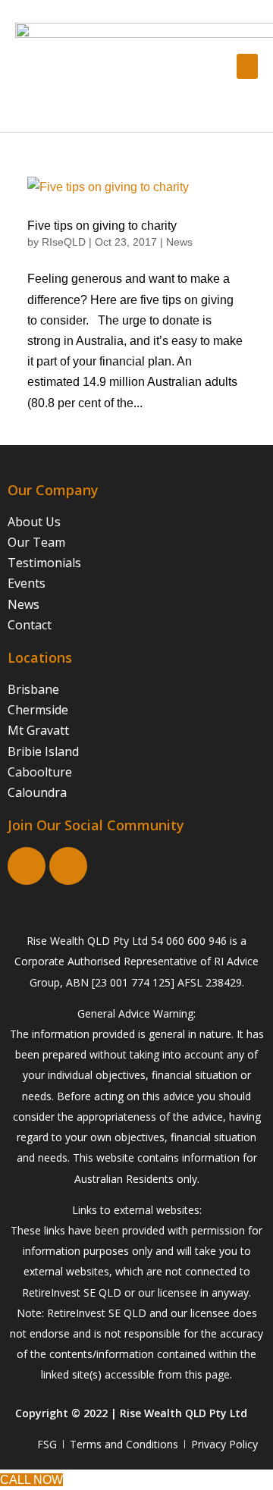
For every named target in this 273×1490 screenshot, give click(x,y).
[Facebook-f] (27, 866)
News (179, 242)
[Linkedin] (68, 866)
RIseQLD (64, 242)
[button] (247, 66)
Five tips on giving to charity (102, 225)
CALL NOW (31, 1479)
